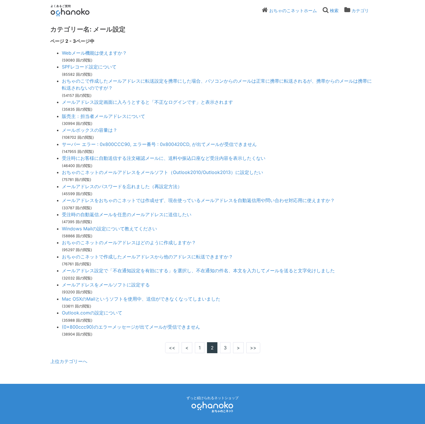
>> (253, 348)
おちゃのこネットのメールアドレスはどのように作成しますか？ (129, 242)
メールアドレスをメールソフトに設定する (106, 285)
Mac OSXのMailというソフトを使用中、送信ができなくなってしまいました (141, 299)
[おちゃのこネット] (212, 407)
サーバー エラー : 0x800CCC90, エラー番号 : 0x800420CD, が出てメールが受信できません (159, 144)
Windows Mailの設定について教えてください (109, 229)
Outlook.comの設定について (92, 313)
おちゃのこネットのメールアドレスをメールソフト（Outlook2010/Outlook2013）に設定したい (162, 172)
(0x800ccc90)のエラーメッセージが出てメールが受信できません (131, 327)
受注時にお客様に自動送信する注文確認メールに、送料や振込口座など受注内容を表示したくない (163, 158)
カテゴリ (360, 10)
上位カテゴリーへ (68, 361)
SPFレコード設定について (89, 67)
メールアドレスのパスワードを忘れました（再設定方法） (122, 186)
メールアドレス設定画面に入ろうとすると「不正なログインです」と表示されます (147, 102)
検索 (334, 10)
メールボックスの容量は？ (89, 130)
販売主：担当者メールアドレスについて (103, 116)
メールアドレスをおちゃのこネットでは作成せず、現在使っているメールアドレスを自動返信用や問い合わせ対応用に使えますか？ (198, 200)
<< (172, 348)
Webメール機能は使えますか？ (94, 53)
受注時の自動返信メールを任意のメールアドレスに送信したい (126, 214)
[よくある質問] (78, 10)
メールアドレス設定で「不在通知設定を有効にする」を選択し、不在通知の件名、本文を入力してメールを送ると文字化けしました (198, 270)
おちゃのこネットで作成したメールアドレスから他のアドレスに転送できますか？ (147, 257)
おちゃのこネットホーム (293, 10)
